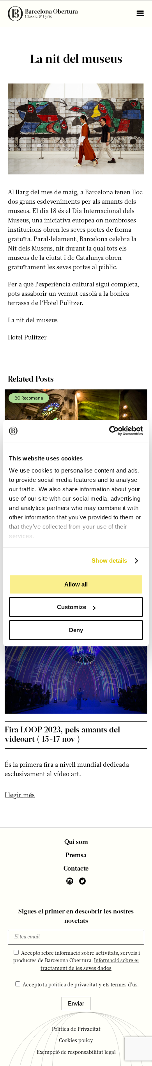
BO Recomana (28, 398)
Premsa (76, 856)
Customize (71, 607)
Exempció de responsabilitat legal (76, 1052)
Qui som (76, 842)
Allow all (76, 584)
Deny (76, 630)
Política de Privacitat (76, 1029)
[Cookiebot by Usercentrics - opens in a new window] (109, 431)
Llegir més (20, 795)
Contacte (76, 869)
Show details (109, 560)
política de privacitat (72, 985)
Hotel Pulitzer (27, 338)
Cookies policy (76, 1040)
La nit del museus (33, 321)
